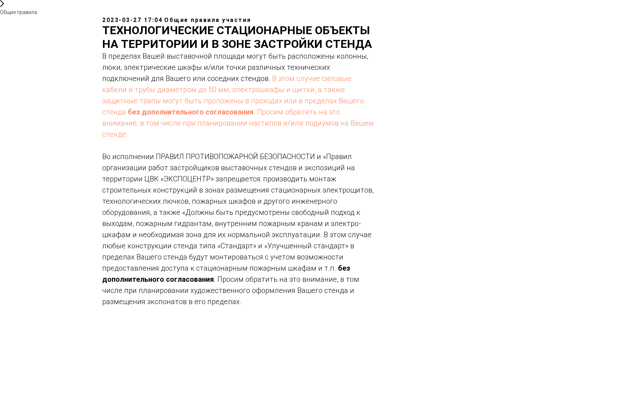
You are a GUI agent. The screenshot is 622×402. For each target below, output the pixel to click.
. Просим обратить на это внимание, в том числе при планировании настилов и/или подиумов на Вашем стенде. (238, 123)
